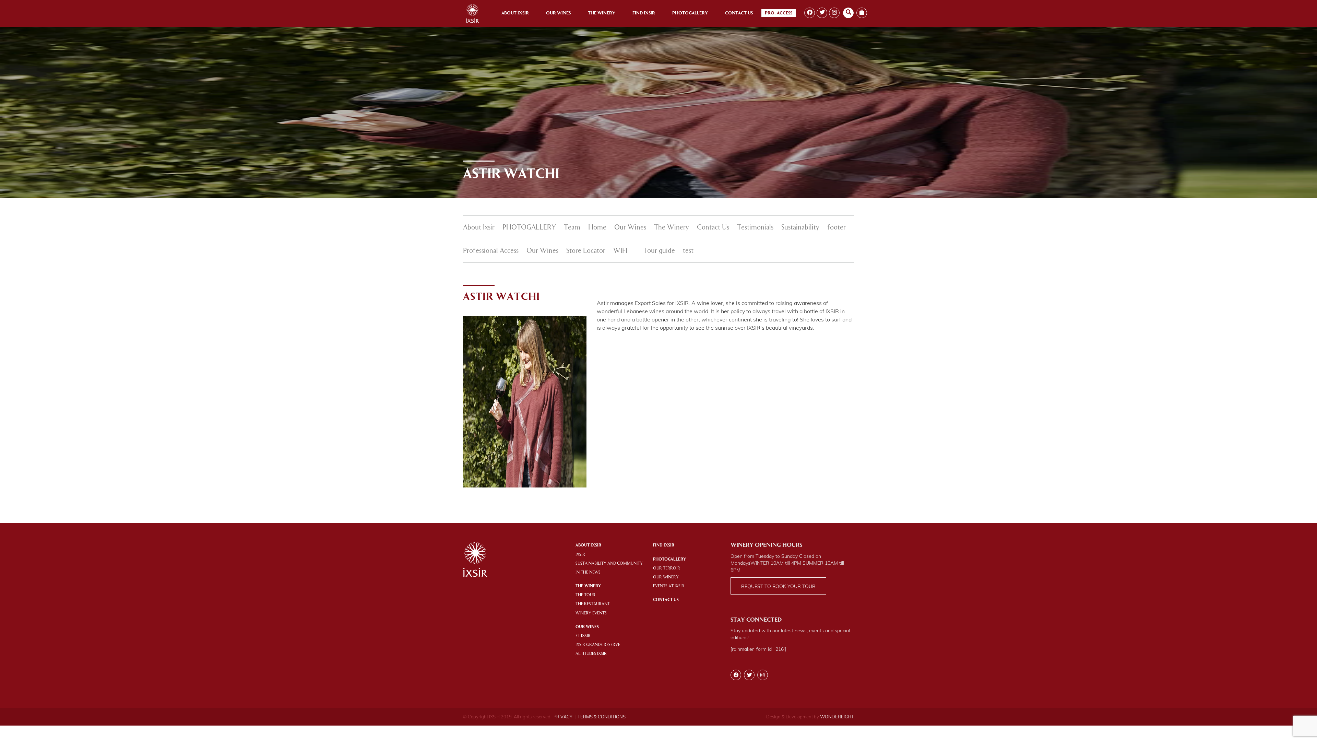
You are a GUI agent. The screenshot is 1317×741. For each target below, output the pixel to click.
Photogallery (690, 13)
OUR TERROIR (666, 568)
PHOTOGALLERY (529, 227)
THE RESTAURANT (593, 604)
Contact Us (739, 13)
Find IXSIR (663, 545)
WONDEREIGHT (837, 716)
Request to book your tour (778, 586)
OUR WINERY (666, 577)
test (688, 251)
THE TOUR (585, 595)
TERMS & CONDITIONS (602, 716)
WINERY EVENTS (591, 613)
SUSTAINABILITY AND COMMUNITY (609, 564)
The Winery (601, 13)
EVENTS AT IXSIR (668, 586)
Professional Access (491, 251)
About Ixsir (515, 13)
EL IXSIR (583, 636)
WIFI (620, 251)
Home (597, 227)
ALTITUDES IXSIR (591, 654)
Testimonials (755, 227)
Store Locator (585, 251)
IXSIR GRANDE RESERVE (598, 645)
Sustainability (800, 227)
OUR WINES (587, 627)
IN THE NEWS (588, 573)
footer (836, 227)
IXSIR (580, 555)
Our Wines (558, 13)
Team (572, 227)
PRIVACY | (565, 716)
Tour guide (659, 251)
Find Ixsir (643, 13)
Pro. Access (778, 13)
